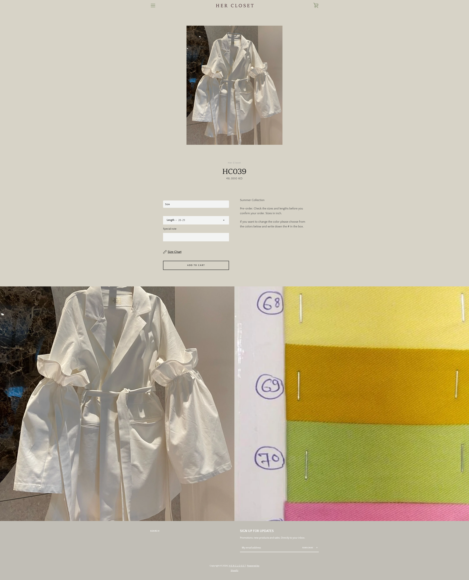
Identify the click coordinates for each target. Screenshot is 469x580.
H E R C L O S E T (237, 565)
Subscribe (308, 548)
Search (155, 531)
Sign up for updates (257, 531)
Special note (169, 228)
